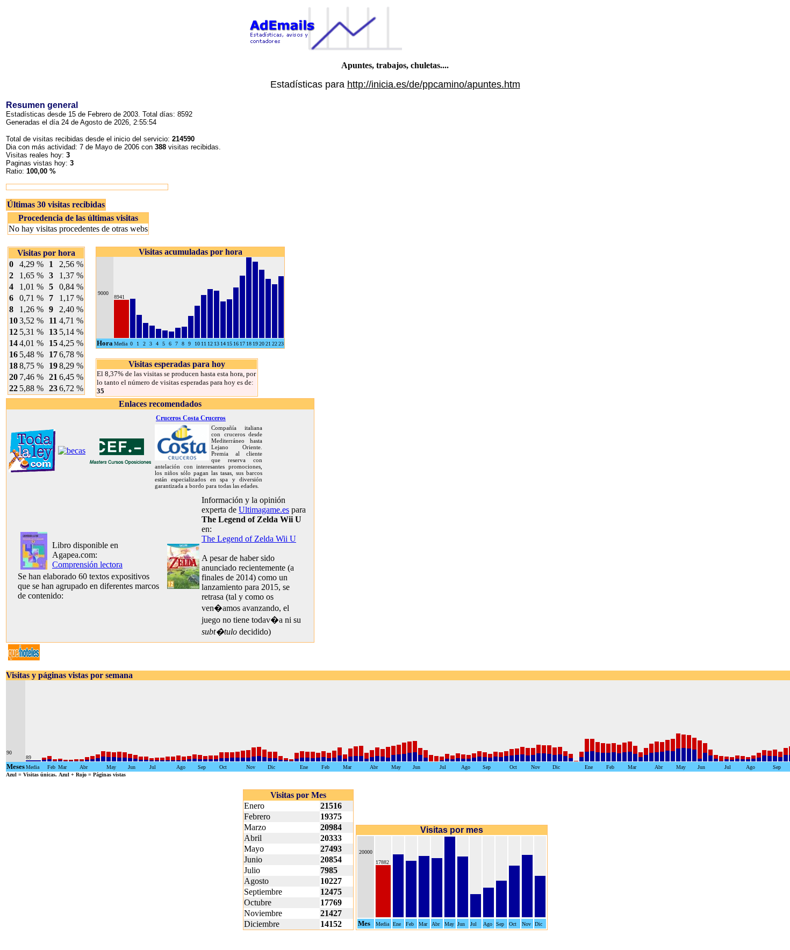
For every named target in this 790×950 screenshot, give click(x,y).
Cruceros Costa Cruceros (191, 418)
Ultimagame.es (264, 509)
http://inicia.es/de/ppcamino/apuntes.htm (433, 84)
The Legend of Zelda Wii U (249, 538)
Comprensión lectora (87, 564)
